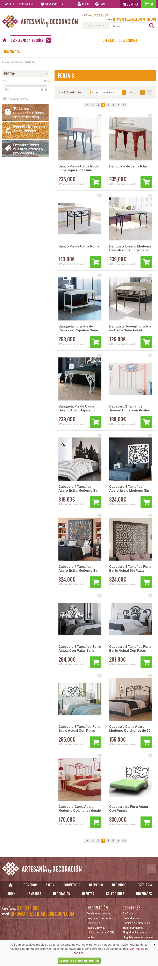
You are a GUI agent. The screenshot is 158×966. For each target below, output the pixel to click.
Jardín (10, 893)
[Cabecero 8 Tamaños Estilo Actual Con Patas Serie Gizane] (79, 619)
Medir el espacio (132, 918)
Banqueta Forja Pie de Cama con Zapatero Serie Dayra (78, 328)
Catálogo (127, 913)
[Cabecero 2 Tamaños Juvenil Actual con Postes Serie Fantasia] (130, 378)
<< (87, 104)
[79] (4, 85)
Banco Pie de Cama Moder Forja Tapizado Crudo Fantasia (79, 168)
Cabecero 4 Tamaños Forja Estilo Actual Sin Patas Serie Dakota (130, 569)
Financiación (93, 923)
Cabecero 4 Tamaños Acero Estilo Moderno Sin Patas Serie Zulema (78, 569)
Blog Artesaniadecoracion (137, 937)
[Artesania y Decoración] (40, 21)
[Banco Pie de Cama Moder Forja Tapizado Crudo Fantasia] (79, 138)
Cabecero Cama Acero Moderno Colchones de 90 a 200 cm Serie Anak (129, 729)
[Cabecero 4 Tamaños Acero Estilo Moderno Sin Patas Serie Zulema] (79, 539)
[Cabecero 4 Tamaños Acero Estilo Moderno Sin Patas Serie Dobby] (79, 459)
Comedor (30, 884)
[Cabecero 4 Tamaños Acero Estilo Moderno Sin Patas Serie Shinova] (130, 459)
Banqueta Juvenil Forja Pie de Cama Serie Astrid (130, 328)
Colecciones (128, 40)
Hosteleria (144, 884)
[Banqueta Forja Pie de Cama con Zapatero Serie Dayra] (79, 298)
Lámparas (34, 893)
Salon (50, 884)
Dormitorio (71, 884)
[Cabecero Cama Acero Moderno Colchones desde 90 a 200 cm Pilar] (79, 779)
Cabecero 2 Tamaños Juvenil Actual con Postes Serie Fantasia (129, 408)
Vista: (146, 92)
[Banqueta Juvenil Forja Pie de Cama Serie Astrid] (130, 298)
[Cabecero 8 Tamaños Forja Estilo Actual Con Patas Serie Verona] (79, 699)
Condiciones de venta (99, 913)
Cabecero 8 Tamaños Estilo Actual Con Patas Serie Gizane (79, 649)
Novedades (12, 51)
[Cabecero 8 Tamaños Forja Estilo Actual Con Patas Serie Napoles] (130, 619)
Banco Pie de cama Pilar (128, 166)
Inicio (5, 62)
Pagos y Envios (95, 927)
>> (124, 104)
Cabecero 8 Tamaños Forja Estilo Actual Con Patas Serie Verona (79, 729)
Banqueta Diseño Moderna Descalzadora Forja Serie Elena (130, 248)
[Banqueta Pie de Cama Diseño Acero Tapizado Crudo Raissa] (79, 378)
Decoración (61, 893)
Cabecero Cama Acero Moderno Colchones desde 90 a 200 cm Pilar (79, 809)
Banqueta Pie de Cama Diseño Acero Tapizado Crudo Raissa (76, 408)
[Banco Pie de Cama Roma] (79, 218)
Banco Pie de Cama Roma (78, 246)
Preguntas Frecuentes (99, 918)
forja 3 (29, 62)
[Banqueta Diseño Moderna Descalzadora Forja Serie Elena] (130, 218)
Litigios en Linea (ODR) (100, 932)
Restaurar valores (18, 98)
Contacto (91, 937)
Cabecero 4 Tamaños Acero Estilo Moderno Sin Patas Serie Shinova (129, 489)
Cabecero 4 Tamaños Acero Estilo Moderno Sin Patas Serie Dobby (78, 489)
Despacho (96, 884)
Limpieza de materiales (136, 923)
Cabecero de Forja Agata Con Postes (128, 808)
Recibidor (119, 884)
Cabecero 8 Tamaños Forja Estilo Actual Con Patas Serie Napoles (130, 649)
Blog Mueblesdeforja (134, 932)
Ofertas (109, 40)
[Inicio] (4, 41)
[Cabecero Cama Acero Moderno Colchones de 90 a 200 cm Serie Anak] (130, 699)
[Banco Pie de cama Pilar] (130, 138)
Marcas (17, 62)
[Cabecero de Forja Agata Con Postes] (130, 779)
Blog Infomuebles (132, 927)
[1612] (46, 85)
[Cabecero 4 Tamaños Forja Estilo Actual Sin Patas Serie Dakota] (130, 539)
